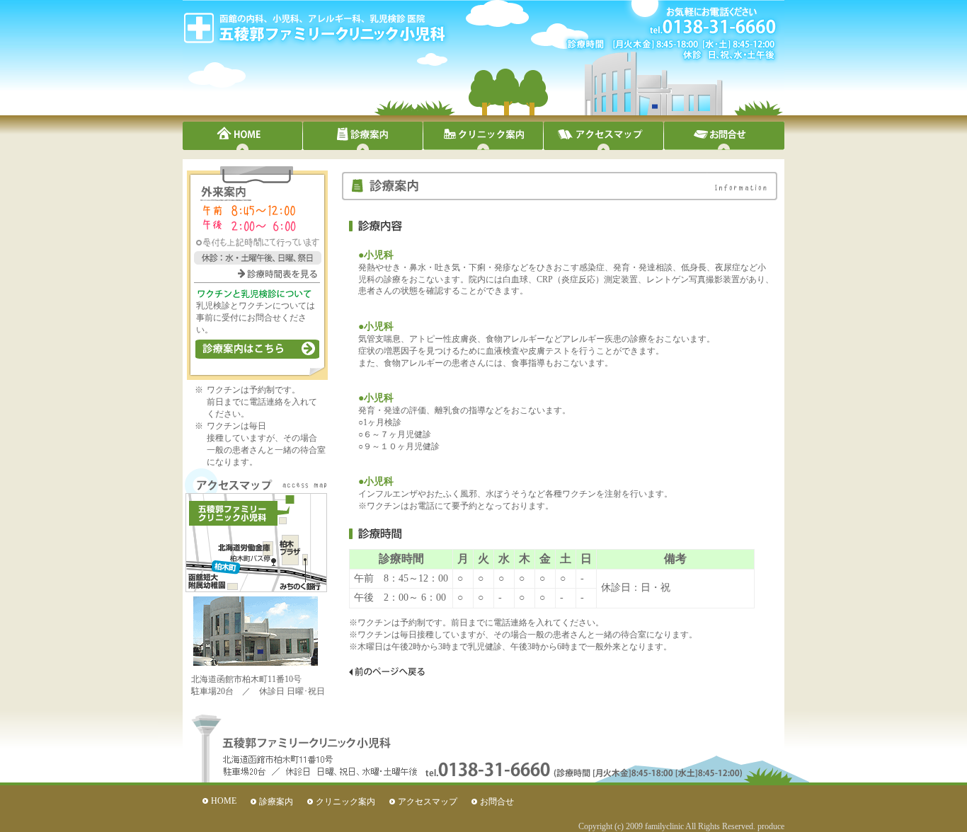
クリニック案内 (483, 136)
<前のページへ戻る (387, 671)
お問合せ (497, 802)
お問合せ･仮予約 (724, 136)
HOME (243, 136)
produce (770, 826)
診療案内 (363, 136)
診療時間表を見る (277, 274)
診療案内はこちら (257, 349)
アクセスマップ (604, 136)
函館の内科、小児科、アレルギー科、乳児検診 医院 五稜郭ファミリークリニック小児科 (314, 27)
